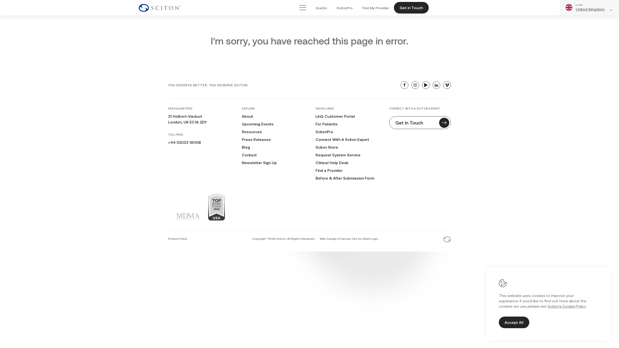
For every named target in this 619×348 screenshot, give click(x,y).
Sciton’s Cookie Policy (566, 306)
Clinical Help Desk (332, 162)
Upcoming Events (257, 124)
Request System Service (338, 154)
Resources (252, 131)
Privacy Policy (177, 238)
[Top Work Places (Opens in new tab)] (216, 207)
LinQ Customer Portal (335, 116)
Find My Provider (375, 8)
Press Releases (256, 139)
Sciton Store (327, 147)
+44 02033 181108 (184, 142)
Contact (249, 154)
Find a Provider (329, 170)
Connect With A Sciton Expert (342, 139)
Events (321, 8)
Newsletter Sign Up (259, 162)
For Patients (327, 124)
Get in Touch (411, 7)
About (247, 116)
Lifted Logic (370, 238)
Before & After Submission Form (345, 178)
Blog (246, 147)
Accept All (514, 322)
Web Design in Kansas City (338, 238)
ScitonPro (345, 8)
